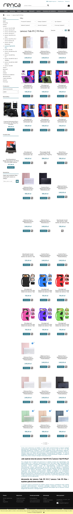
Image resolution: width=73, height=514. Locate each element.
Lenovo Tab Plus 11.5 (9, 30)
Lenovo (5, 26)
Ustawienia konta (20, 500)
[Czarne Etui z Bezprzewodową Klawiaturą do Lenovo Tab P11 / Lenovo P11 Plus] (45, 178)
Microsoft (5, 69)
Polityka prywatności (48, 500)
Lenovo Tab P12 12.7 (9, 33)
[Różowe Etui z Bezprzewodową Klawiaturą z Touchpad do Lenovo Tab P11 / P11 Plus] (45, 42)
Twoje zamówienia (20, 498)
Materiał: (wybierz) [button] (25, 25)
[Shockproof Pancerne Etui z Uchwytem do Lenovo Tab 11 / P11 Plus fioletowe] (28, 76)
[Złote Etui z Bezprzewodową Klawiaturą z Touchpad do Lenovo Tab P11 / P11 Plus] (28, 42)
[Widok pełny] (69, 30)
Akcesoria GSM (6, 76)
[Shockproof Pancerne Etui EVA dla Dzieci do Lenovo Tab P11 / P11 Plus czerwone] (62, 280)
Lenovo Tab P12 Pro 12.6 (10, 31)
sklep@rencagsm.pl (52, 1)
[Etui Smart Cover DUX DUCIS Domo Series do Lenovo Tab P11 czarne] (28, 246)
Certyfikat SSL (46, 501)
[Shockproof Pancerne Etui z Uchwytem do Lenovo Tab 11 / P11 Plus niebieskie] (28, 110)
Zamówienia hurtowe (35, 501)
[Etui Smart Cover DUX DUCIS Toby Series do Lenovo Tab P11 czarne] (62, 212)
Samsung (5, 23)
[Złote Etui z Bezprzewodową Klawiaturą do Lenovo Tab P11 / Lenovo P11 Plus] (62, 144)
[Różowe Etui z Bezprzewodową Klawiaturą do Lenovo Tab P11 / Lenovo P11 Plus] (28, 178)
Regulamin (5, 501)
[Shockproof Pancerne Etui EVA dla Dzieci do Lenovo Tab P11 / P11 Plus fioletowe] (45, 314)
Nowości (5, 80)
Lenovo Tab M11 (8, 49)
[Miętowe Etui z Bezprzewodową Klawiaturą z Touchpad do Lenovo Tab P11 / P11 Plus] (62, 178)
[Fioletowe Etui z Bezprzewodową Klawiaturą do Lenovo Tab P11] (62, 416)
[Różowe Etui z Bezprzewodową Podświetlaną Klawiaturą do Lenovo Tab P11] (28, 348)
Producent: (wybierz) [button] (26, 21)
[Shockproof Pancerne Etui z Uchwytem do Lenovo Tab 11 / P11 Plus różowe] (62, 76)
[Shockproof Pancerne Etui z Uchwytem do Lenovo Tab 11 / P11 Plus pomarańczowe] (62, 110)
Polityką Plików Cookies (36, 510)
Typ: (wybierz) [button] (58, 21)
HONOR (5, 73)
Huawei (5, 24)
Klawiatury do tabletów (8, 74)
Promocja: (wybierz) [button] (59, 25)
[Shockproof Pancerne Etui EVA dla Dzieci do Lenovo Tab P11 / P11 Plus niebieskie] (45, 280)
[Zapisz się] (17, 181)
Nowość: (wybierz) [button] (42, 25)
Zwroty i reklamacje (7, 498)
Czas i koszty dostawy (35, 500)
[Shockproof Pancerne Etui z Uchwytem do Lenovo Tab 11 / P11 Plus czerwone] (45, 110)
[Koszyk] (69, 5)
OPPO (4, 71)
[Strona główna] (4, 15)
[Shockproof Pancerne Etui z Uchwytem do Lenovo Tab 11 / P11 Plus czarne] (28, 144)
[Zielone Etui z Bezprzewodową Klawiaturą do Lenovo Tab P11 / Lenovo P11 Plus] (28, 416)
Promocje (5, 82)
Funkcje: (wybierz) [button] (42, 21)
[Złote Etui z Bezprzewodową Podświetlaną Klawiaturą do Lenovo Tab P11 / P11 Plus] (45, 382)
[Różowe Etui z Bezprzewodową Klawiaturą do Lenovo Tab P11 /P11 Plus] (45, 416)
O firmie (45, 498)
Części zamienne (7, 78)
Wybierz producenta (8, 89)
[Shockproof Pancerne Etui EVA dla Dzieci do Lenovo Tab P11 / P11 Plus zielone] (62, 314)
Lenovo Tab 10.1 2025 (10, 28)
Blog (4, 500)
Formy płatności (33, 498)
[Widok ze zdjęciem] (66, 30)
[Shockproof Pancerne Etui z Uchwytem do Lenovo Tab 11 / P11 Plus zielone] (45, 76)
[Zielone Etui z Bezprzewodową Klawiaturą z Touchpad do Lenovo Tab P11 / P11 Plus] (45, 212)
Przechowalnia (19, 501)
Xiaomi (4, 67)
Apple (4, 21)
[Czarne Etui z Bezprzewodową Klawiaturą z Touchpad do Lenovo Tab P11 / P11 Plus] (62, 42)
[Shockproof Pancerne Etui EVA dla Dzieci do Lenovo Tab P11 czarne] (28, 280)
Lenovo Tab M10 (9, 65)
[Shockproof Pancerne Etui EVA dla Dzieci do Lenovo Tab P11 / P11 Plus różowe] (28, 314)
